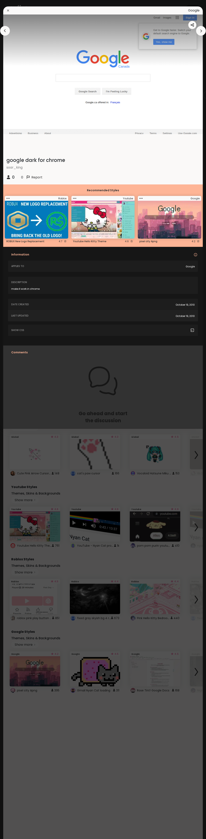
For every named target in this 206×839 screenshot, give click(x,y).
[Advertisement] (16, 419)
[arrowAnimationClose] (5, 31)
